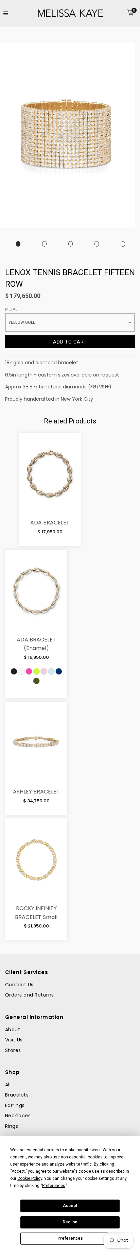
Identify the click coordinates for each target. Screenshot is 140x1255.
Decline (70, 1222)
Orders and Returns (29, 994)
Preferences (70, 1238)
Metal (11, 309)
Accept (70, 1205)
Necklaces (18, 1115)
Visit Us (14, 1039)
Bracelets (17, 1094)
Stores (13, 1050)
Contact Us (19, 984)
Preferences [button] (53, 1185)
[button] (14, 671)
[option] (18, 244)
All (8, 1084)
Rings (11, 1126)
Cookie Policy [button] (29, 1178)
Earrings (15, 1105)
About (12, 1029)
